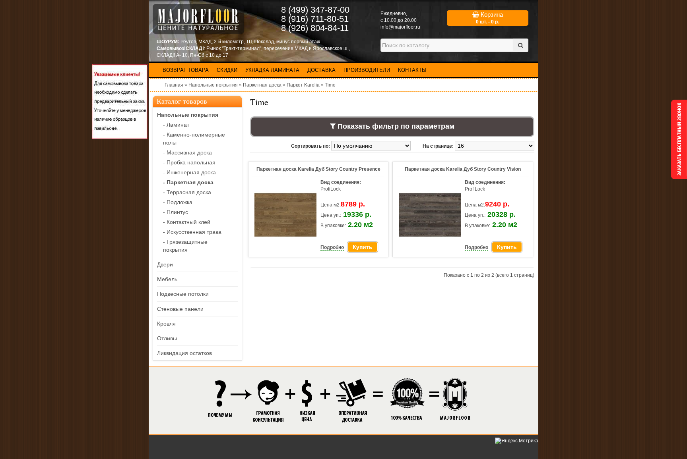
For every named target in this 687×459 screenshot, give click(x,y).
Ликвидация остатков (184, 353)
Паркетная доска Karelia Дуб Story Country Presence (318, 169)
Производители (367, 70)
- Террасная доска (187, 192)
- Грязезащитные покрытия (185, 246)
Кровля (166, 323)
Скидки (227, 70)
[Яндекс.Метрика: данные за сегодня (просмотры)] (516, 441)
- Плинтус (175, 212)
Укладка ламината (272, 70)
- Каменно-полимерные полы (194, 138)
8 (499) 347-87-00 (315, 10)
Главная (174, 85)
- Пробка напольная (189, 162)
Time (330, 85)
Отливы (167, 338)
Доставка (321, 70)
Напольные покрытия (213, 85)
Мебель (167, 279)
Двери (165, 264)
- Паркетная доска (188, 182)
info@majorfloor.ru (400, 27)
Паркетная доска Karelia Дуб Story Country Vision (463, 169)
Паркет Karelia (303, 85)
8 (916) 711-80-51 (315, 19)
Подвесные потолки (183, 294)
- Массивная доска (187, 152)
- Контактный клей (186, 222)
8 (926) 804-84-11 (315, 28)
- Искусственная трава (192, 232)
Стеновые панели (180, 309)
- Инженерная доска (189, 172)
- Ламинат (176, 125)
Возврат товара (186, 70)
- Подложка (177, 202)
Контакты (412, 70)
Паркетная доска (262, 85)
